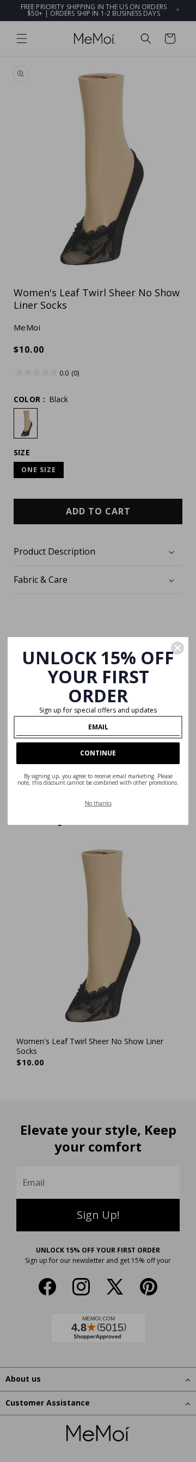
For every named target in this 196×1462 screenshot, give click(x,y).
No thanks (98, 803)
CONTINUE (98, 753)
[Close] (177, 647)
